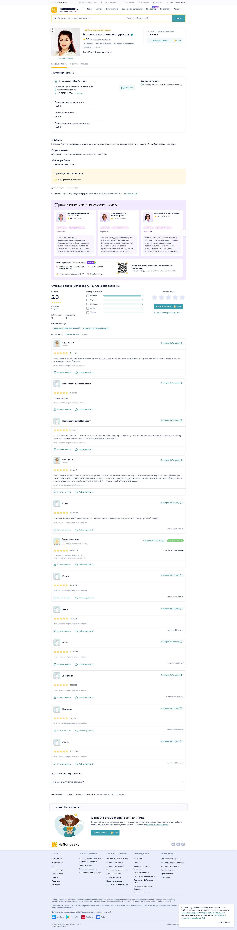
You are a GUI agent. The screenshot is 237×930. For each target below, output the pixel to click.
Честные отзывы (86, 865)
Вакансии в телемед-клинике (143, 867)
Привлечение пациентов (117, 859)
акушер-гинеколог (103, 44)
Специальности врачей (171, 859)
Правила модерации (115, 881)
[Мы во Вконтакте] (178, 844)
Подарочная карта (141, 893)
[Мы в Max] (183, 844)
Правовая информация (176, 924)
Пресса (55, 877)
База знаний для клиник (117, 885)
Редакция (56, 881)
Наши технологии (141, 873)
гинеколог (88, 44)
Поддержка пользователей (90, 873)
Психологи (165, 9)
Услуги (99, 9)
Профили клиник (168, 874)
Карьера (55, 866)
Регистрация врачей (115, 866)
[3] (56, 303)
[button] (88, 18)
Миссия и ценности (60, 870)
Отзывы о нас (57, 874)
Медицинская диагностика (172, 862)
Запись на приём (59, 64)
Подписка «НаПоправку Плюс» (144, 881)
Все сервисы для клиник (117, 870)
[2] (54, 303)
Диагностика (112, 9)
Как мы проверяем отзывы (167, 313)
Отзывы (84, 64)
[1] (52, 303)
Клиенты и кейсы (113, 877)
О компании (57, 859)
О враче (74, 64)
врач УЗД (87, 48)
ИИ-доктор (151, 9)
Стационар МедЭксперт (72, 81)
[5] (60, 303)
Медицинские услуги (170, 866)
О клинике (138, 859)
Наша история (58, 862)
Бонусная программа (88, 869)
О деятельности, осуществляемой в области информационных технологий (81, 912)
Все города (165, 877)
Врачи (89, 9)
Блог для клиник (113, 874)
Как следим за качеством (144, 876)
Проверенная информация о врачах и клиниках (90, 860)
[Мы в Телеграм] (173, 844)
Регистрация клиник (115, 862)
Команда (137, 862)
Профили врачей (168, 870)
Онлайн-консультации (132, 9)
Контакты (56, 885)
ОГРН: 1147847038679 (60, 926)
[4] (58, 303)
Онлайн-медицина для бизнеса (143, 887)
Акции (177, 9)
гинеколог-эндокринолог (124, 44)
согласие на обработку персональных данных (201, 913)
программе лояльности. (157, 825)
